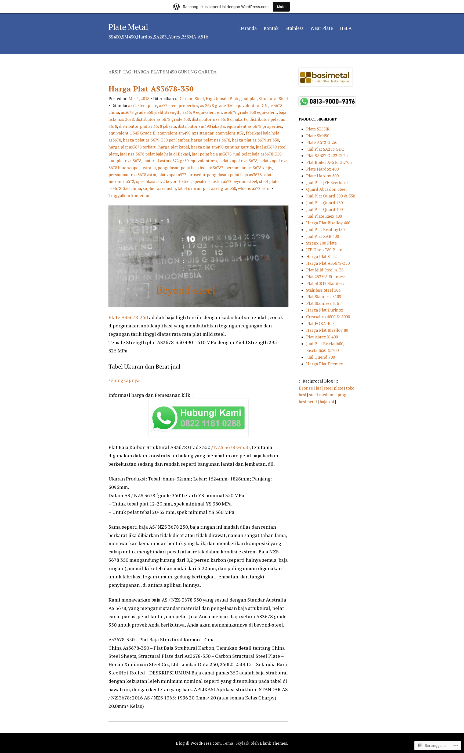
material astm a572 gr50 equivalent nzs (180, 160)
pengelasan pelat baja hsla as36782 (190, 167)
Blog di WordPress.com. (199, 743)
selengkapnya (124, 380)
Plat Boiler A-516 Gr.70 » (329, 162)
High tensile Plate (222, 98)
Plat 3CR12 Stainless (325, 283)
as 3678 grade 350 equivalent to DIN (234, 105)
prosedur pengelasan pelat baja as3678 (225, 174)
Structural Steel (273, 98)
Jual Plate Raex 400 (324, 216)
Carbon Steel (192, 98)
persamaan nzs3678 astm (132, 174)
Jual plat (249, 98)
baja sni (327, 401)
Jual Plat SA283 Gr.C (325, 149)
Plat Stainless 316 (322, 303)
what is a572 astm (254, 188)
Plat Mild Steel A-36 (324, 270)
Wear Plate (321, 28)
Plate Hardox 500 (322, 175)
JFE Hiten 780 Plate (324, 249)
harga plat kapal (173, 147)
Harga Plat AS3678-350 (151, 89)
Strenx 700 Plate (321, 243)
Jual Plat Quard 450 (324, 202)
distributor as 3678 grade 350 (163, 119)
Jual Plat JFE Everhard (327, 182)
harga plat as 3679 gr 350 (255, 140)
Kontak (271, 28)
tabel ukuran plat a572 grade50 (207, 188)
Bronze (306, 388)
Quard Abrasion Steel (326, 189)
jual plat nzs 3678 (124, 160)
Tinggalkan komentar (129, 195)
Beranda (248, 28)
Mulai (281, 7)
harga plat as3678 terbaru (132, 147)
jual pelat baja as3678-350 (257, 154)
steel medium (322, 394)
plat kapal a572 (172, 174)
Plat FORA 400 (320, 323)
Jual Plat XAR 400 (322, 236)
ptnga (343, 394)
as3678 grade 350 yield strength (150, 112)
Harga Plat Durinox (324, 310)
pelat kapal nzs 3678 (238, 160)
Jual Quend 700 (320, 357)
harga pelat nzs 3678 (210, 140)
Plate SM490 (317, 135)
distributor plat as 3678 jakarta (147, 126)
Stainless (294, 28)
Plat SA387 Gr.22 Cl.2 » (327, 155)
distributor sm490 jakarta (201, 126)
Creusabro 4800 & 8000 (328, 316)
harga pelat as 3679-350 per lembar (156, 140)
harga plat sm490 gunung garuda (222, 147)
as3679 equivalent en (202, 112)
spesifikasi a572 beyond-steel (163, 181)
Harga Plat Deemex (324, 363)
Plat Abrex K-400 (322, 337)
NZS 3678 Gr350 (231, 447)
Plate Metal (128, 27)
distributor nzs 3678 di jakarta (220, 119)
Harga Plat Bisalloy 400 (328, 222)
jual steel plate (330, 388)
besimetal (308, 401)
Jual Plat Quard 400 (324, 209)
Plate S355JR (317, 129)
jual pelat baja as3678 (211, 154)
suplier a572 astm (159, 188)
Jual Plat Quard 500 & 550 (330, 196)
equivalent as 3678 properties (254, 126)
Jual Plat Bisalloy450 (325, 229)
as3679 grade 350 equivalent (250, 112)
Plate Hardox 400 (322, 169)
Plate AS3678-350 (128, 317)
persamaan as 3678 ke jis (248, 167)
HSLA (346, 28)
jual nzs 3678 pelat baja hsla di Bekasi (155, 154)
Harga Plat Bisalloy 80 (327, 330)
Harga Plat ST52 (321, 256)
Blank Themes (273, 743)
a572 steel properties (178, 105)
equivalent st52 (229, 133)
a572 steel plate (142, 105)
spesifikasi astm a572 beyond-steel (225, 181)
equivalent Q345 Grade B (131, 133)
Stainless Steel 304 (323, 290)
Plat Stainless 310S (323, 296)
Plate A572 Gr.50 (321, 142)
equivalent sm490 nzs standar (185, 133)
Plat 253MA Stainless (326, 276)
